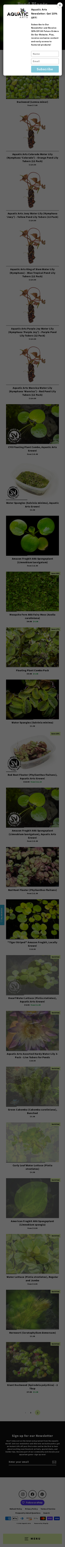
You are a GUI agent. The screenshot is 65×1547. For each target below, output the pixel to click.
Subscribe (45, 69)
